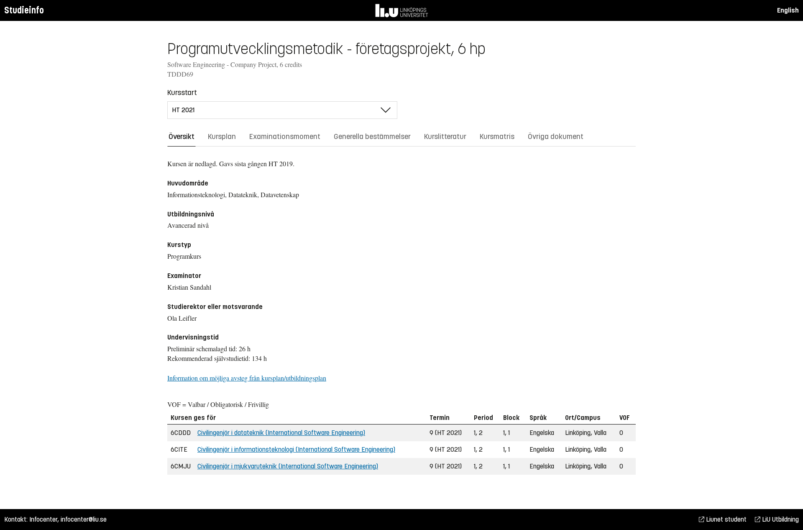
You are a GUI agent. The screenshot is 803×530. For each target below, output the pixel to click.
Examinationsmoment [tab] (284, 136)
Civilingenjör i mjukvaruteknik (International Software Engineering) (287, 466)
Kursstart (182, 92)
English (788, 10)
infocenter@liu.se (84, 519)
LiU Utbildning (779, 519)
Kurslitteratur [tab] (445, 136)
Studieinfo (24, 10)
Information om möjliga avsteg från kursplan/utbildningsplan (246, 377)
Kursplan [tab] (222, 136)
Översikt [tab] (181, 136)
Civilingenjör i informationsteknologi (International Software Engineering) (296, 449)
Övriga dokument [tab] (555, 136)
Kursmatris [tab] (497, 136)
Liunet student (725, 519)
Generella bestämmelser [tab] (372, 136)
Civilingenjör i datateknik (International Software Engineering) (281, 433)
